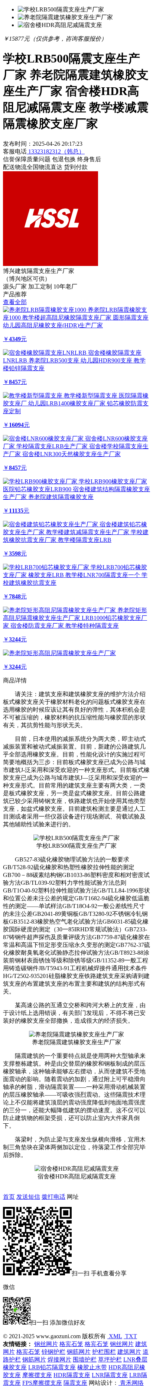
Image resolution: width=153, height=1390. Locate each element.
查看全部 (15, 302)
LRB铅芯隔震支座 (52, 1367)
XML (114, 1336)
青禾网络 (131, 1383)
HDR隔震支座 (71, 1375)
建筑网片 (129, 1352)
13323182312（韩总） (56, 151)
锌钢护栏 (53, 1352)
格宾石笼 (71, 1344)
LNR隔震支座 (110, 1375)
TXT (130, 1336)
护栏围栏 (104, 1352)
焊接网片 (59, 1359)
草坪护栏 (110, 1359)
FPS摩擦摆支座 (42, 1383)
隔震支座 (75, 1383)
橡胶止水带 (92, 1367)
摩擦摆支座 (37, 1375)
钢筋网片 (79, 1352)
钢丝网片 (46, 1344)
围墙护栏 (85, 1359)
